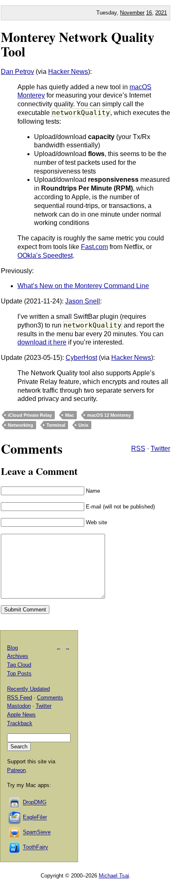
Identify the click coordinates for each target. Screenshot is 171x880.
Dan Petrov (17, 71)
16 (149, 13)
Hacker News (68, 71)
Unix (83, 425)
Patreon (16, 770)
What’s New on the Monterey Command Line (83, 285)
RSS (138, 448)
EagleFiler (35, 817)
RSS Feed (19, 697)
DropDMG (34, 802)
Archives (17, 656)
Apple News (21, 714)
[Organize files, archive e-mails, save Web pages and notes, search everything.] (15, 817)
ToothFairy (35, 847)
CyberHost (81, 357)
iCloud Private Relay (30, 415)
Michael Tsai (114, 876)
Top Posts (19, 673)
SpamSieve (37, 832)
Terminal (55, 425)
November (132, 13)
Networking (20, 425)
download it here (41, 342)
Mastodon (19, 706)
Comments (50, 697)
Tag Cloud (19, 665)
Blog (12, 648)
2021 (161, 13)
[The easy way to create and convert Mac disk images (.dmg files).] (15, 802)
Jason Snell (82, 301)
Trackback (19, 723)
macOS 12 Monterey (109, 415)
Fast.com (94, 246)
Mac (69, 415)
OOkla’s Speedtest (45, 255)
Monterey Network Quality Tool (77, 44)
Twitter (160, 448)
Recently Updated (28, 689)
